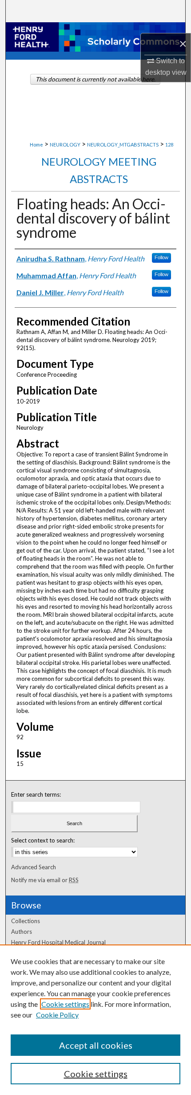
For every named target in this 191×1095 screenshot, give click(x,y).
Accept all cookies (95, 1045)
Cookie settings (65, 1004)
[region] (95, 1019)
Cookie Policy (57, 1014)
